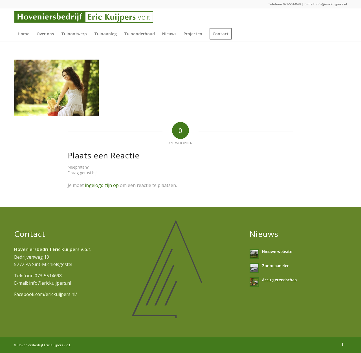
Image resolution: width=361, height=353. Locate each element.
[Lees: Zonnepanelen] (254, 268)
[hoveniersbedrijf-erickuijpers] (83, 17)
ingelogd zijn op (102, 185)
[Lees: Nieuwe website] (254, 254)
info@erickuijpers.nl (331, 4)
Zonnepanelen (276, 265)
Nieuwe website (277, 251)
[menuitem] (23, 34)
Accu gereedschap (279, 279)
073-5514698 (292, 4)
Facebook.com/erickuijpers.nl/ (45, 294)
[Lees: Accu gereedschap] (254, 282)
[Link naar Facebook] (342, 344)
